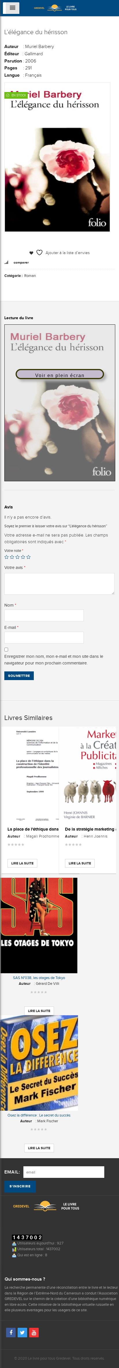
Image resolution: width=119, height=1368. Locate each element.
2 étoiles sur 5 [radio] (12, 557)
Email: (12, 1172)
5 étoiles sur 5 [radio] (28, 557)
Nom (10, 605)
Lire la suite (22, 863)
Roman (30, 275)
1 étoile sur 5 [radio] (6, 557)
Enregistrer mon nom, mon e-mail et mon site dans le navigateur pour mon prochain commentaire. (53, 659)
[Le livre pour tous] (55, 7)
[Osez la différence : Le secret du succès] (39, 1063)
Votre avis (14, 567)
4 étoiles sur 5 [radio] (23, 557)
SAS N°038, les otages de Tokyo (39, 978)
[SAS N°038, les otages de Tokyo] (39, 925)
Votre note (13, 550)
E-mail (11, 627)
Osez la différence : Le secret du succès (39, 1115)
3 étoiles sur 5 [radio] (17, 557)
